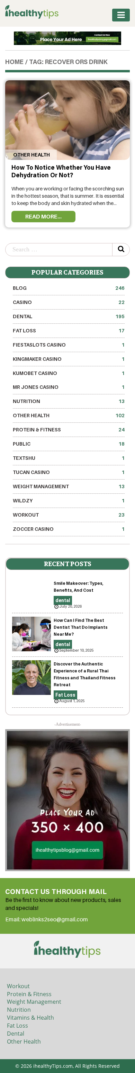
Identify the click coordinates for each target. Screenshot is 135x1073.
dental (69, 316)
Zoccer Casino (69, 529)
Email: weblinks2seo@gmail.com (46, 919)
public (69, 444)
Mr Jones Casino (69, 387)
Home (14, 63)
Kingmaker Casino (69, 359)
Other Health (31, 155)
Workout (69, 515)
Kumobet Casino (69, 373)
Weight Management (69, 486)
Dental (15, 1033)
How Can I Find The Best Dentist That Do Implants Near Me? (81, 627)
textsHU (69, 458)
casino (69, 302)
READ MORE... (43, 216)
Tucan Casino (69, 472)
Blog (69, 288)
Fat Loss (69, 330)
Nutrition (69, 401)
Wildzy (69, 500)
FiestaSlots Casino (69, 345)
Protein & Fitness (69, 429)
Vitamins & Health (30, 1017)
